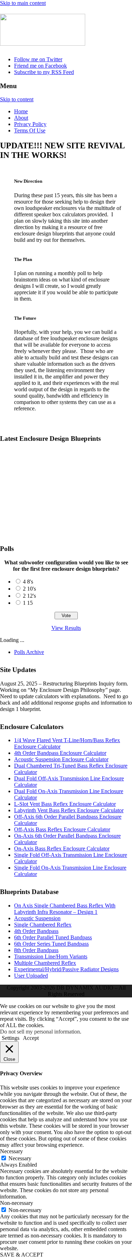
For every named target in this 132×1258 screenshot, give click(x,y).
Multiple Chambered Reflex (45, 963)
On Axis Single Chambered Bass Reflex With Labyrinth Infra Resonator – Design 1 (64, 463)
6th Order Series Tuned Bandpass (51, 944)
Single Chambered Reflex (42, 925)
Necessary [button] (11, 1151)
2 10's (29, 589)
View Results (66, 628)
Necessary (19, 1158)
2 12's (29, 596)
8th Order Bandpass (36, 950)
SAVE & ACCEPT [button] (21, 1255)
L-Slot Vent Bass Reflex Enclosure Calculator (65, 804)
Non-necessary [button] (16, 1203)
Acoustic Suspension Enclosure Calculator (61, 759)
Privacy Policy (30, 124)
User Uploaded (31, 976)
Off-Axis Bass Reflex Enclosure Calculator (62, 829)
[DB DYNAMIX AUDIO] (42, 41)
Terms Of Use (29, 130)
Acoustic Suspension (37, 918)
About (21, 118)
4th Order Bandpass (36, 931)
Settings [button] (10, 1038)
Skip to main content (23, 3)
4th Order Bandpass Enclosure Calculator (60, 753)
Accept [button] (31, 1038)
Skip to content (16, 99)
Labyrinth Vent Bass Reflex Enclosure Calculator (69, 810)
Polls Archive (29, 652)
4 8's (28, 582)
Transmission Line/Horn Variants (50, 957)
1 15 (28, 603)
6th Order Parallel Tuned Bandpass (53, 937)
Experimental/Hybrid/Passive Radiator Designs (66, 969)
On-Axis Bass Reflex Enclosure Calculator (61, 849)
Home (21, 111)
